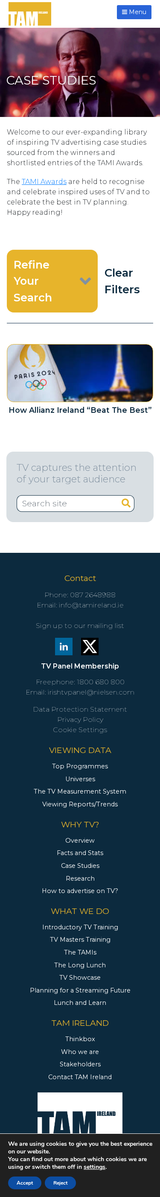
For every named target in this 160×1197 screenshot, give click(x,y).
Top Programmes (80, 766)
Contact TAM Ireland (80, 1077)
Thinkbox (80, 1039)
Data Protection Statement (80, 709)
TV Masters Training (80, 939)
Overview (80, 840)
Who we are (80, 1052)
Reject (60, 1182)
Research (80, 878)
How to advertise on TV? (80, 891)
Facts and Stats (80, 853)
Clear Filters (122, 280)
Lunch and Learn (80, 1003)
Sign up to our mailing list (80, 626)
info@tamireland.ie (91, 605)
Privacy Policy (80, 719)
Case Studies (80, 866)
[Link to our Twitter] (90, 646)
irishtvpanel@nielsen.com (91, 692)
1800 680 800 (101, 682)
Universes (80, 779)
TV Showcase (80, 977)
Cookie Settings (80, 730)
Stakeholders (80, 1064)
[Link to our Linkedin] (64, 646)
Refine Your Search (33, 281)
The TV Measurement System (80, 791)
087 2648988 (93, 595)
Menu (136, 12)
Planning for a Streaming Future (80, 990)
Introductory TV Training (80, 927)
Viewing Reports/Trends (80, 804)
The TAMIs (80, 952)
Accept (25, 1182)
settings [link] (94, 1167)
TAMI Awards (44, 182)
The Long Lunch (80, 965)
